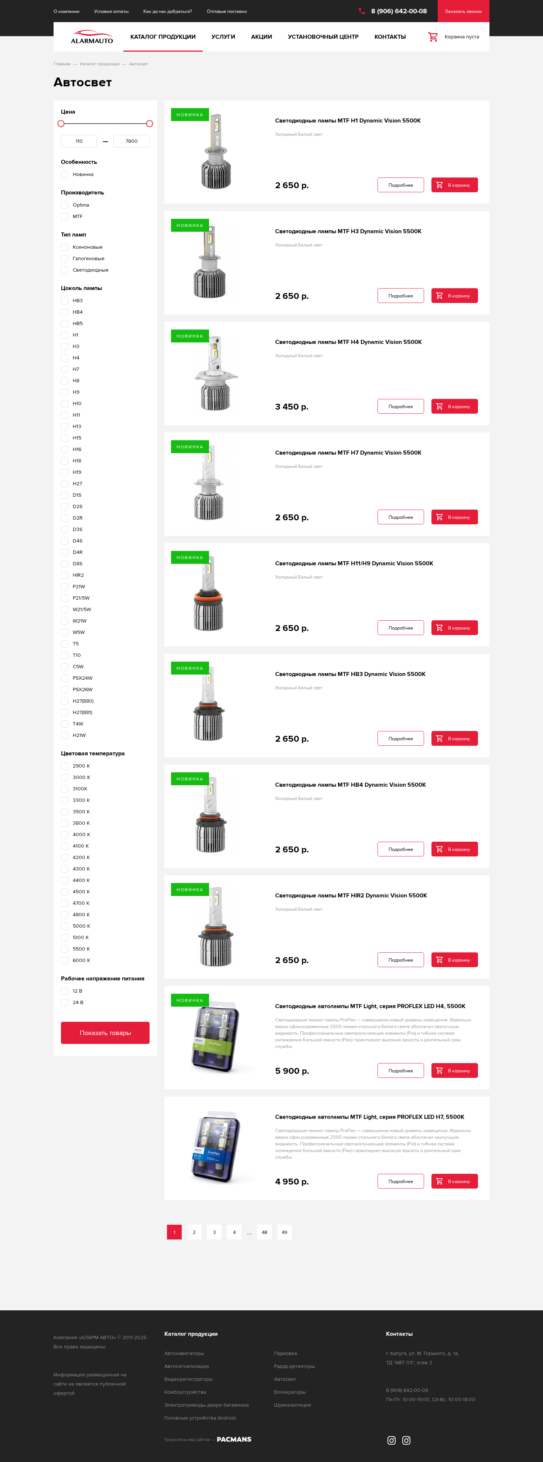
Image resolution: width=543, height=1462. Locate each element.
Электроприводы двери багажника (206, 1405)
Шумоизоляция (292, 1405)
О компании (66, 11)
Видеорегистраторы (188, 1379)
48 (264, 1232)
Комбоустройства (185, 1392)
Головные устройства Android (200, 1418)
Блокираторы (290, 1392)
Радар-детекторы (294, 1366)
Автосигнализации (186, 1366)
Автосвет (285, 1379)
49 (284, 1232)
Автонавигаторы (184, 1353)
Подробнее (401, 185)
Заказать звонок (463, 11)
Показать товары (105, 1033)
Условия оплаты (111, 11)
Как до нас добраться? (167, 11)
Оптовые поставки (227, 11)
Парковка (285, 1353)
